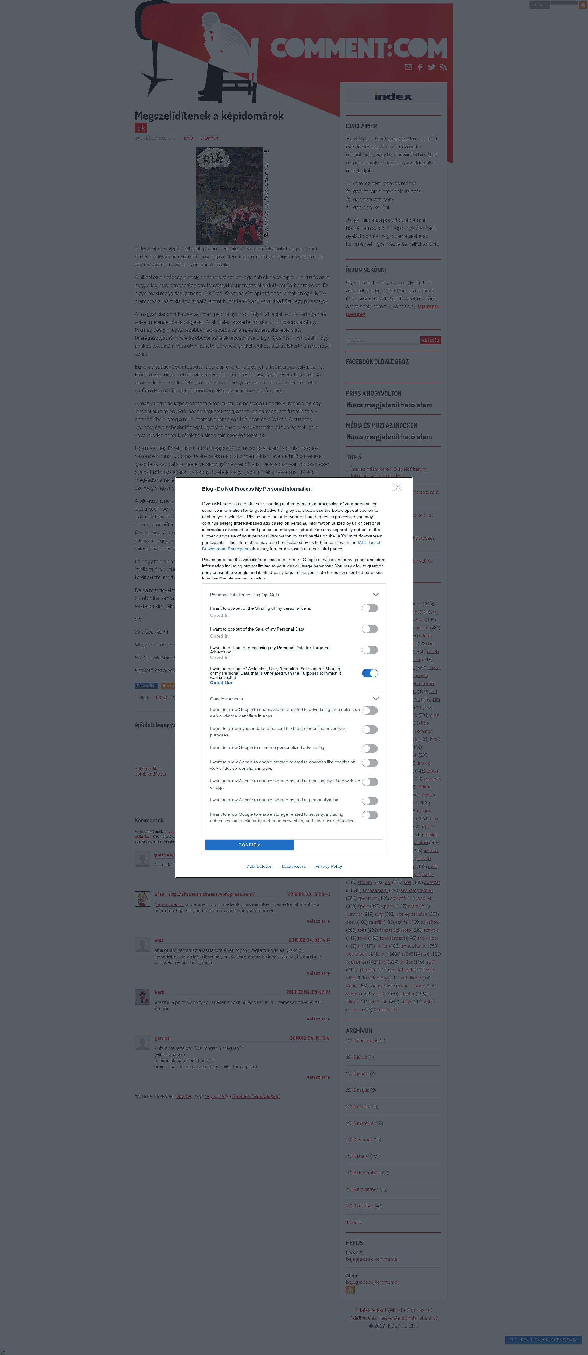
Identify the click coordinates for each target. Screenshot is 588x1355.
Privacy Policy (328, 866)
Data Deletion (259, 866)
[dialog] (294, 677)
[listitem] (294, 594)
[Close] (400, 489)
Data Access (294, 866)
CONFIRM (250, 845)
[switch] (370, 608)
